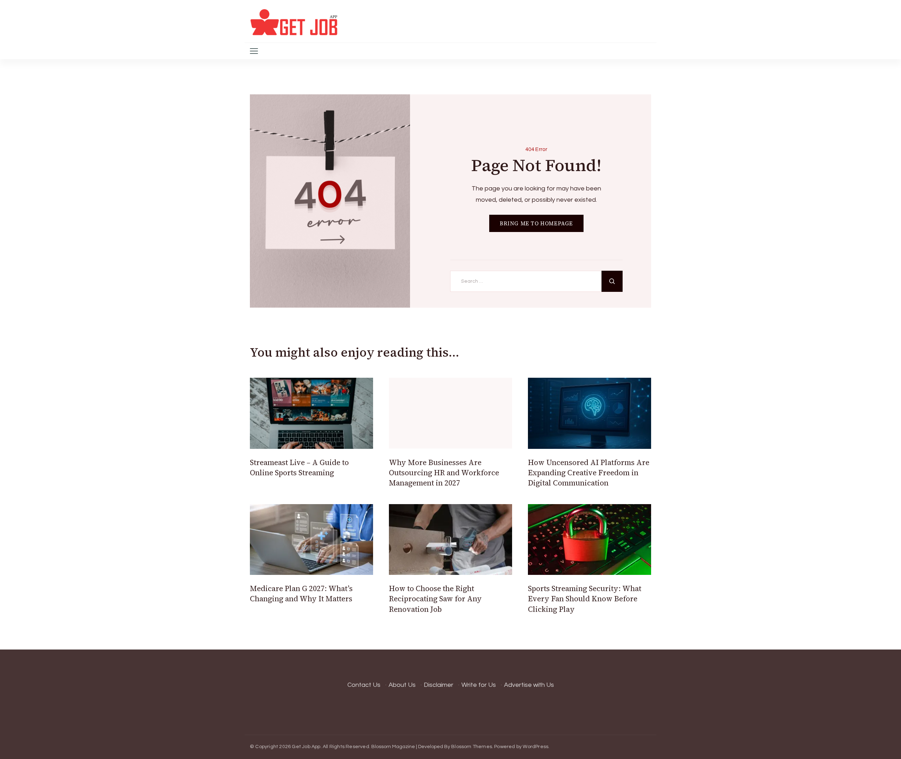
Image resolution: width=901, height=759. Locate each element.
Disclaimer (438, 685)
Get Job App (306, 746)
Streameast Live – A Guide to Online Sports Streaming (299, 467)
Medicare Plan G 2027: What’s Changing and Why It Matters (301, 593)
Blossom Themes (471, 746)
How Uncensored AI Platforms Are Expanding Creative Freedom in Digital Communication (588, 472)
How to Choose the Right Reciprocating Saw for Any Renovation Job (435, 598)
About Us (402, 685)
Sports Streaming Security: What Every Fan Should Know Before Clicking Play (584, 598)
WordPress (535, 746)
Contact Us (363, 685)
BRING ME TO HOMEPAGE (536, 223)
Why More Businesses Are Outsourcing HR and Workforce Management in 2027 (444, 472)
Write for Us (478, 685)
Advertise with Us (529, 685)
